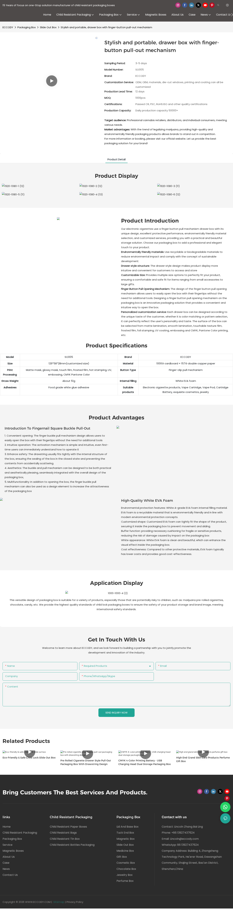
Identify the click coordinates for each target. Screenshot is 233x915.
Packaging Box (26, 27)
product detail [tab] (116, 159)
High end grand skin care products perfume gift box (203, 759)
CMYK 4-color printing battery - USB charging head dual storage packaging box (144, 762)
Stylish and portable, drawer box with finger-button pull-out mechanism (106, 27)
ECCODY (8, 27)
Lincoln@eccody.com (184, 839)
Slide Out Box (48, 27)
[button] (232, 14)
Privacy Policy (75, 902)
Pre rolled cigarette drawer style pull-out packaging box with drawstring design (85, 762)
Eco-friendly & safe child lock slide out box (29, 757)
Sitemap (59, 902)
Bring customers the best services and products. (75, 792)
